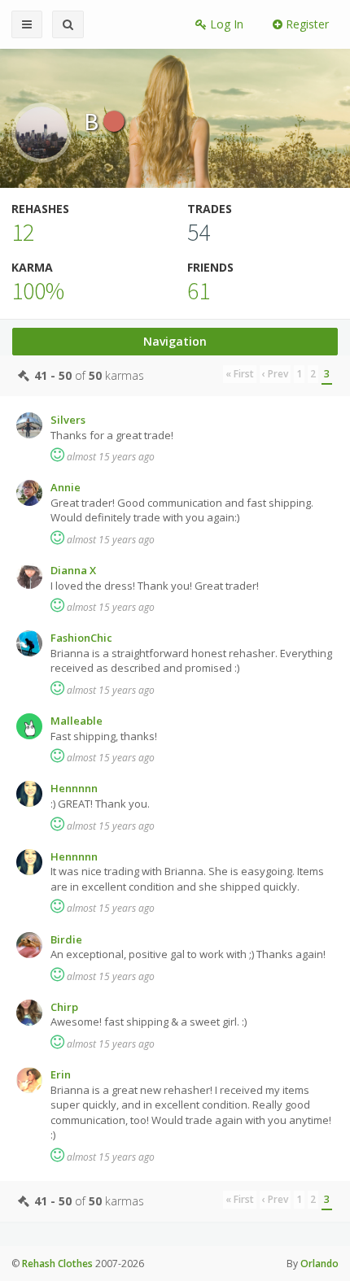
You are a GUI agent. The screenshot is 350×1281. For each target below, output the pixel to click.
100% (37, 290)
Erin (60, 1074)
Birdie (66, 939)
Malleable (76, 720)
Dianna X (73, 570)
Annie (65, 487)
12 (22, 231)
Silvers (67, 419)
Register (305, 24)
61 (198, 290)
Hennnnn (74, 788)
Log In (225, 24)
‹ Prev (275, 374)
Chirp (64, 1007)
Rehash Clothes (57, 1263)
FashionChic (81, 637)
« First (239, 374)
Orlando (319, 1263)
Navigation (175, 341)
